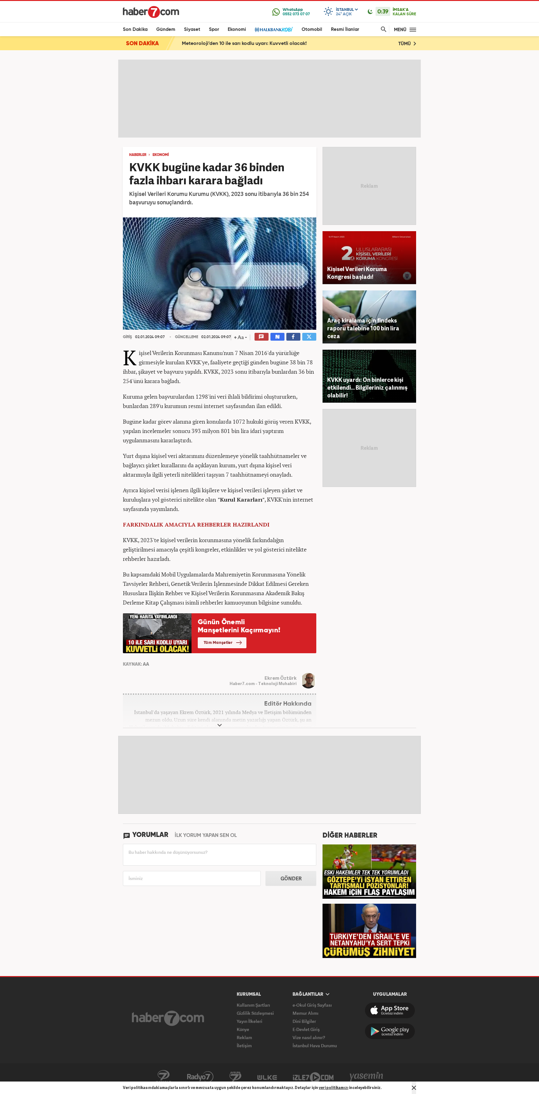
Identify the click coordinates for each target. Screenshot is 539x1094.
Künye (243, 1029)
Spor (214, 29)
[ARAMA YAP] (382, 29)
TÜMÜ (405, 43)
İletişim (244, 1045)
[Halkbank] (274, 29)
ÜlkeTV (267, 1077)
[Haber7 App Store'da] (390, 1010)
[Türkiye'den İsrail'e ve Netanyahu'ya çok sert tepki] (369, 930)
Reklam (244, 1037)
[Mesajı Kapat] (414, 1088)
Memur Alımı (305, 1013)
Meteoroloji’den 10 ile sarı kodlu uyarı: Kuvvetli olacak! (244, 43)
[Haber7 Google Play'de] (390, 1031)
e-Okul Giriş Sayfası (312, 1005)
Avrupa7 (235, 1077)
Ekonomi (237, 29)
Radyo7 (200, 1077)
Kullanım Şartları (253, 1005)
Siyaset (192, 29)
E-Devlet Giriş (306, 1029)
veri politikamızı (333, 1087)
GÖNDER (291, 878)
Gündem (165, 29)
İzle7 (313, 1077)
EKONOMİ (161, 155)
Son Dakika (135, 29)
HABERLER (137, 155)
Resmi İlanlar (345, 29)
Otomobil (312, 29)
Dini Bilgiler (304, 1021)
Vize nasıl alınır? (309, 1037)
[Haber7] (151, 12)
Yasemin (366, 1077)
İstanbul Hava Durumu (315, 1045)
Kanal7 (163, 1077)
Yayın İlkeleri (249, 1021)
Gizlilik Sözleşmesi (255, 1013)
